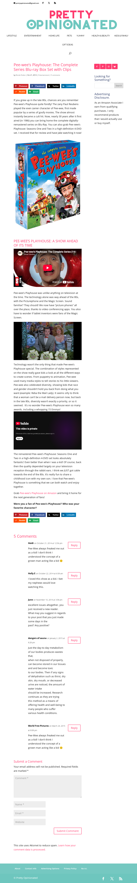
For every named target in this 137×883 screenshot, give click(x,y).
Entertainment (32, 36)
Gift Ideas (67, 45)
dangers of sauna (37, 638)
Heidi (31, 543)
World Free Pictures (38, 725)
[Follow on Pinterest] (103, 66)
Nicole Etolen (21, 75)
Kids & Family (121, 36)
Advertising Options (50, 868)
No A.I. (84, 868)
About (17, 868)
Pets (69, 36)
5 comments (55, 75)
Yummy (80, 36)
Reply (74, 545)
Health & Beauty (101, 36)
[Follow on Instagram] (109, 66)
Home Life (54, 36)
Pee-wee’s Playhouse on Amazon (38, 493)
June (30, 599)
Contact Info (30, 868)
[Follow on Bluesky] (115, 66)
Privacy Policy (70, 868)
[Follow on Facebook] (97, 66)
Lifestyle (12, 36)
